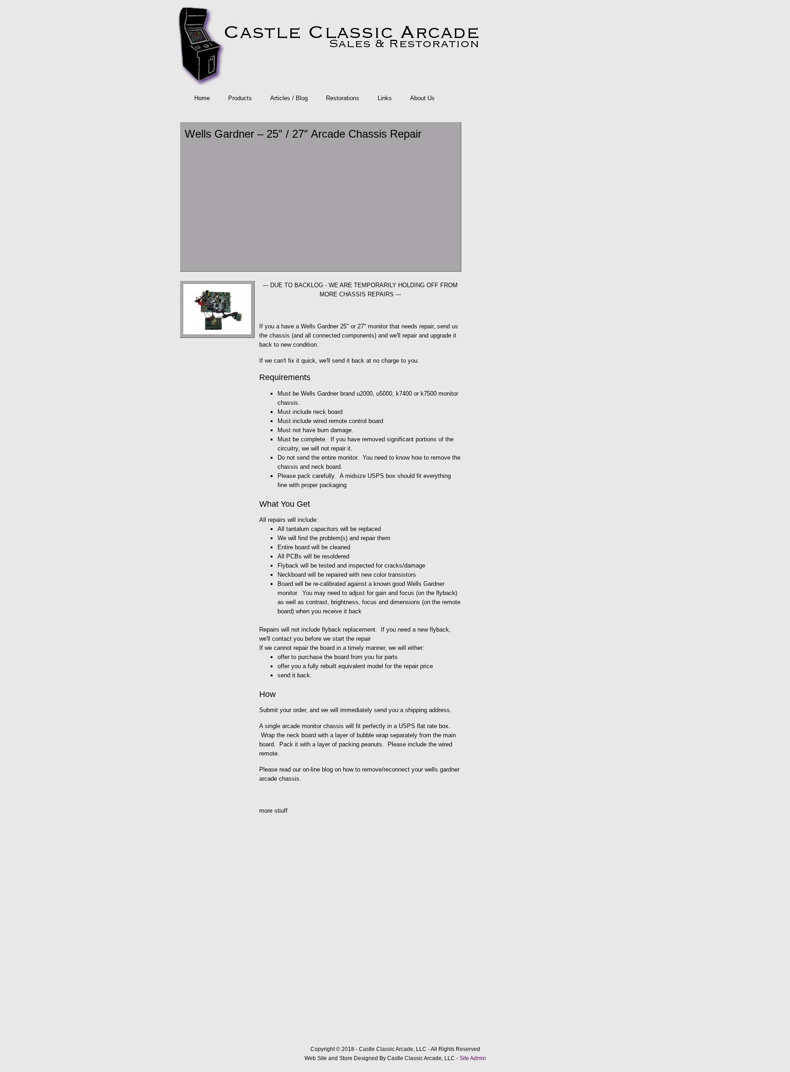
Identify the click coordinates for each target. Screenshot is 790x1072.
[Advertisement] (320, 205)
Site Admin (472, 1058)
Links (385, 98)
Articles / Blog (289, 98)
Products (240, 98)
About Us (422, 98)
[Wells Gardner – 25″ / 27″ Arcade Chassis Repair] (217, 335)
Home (202, 98)
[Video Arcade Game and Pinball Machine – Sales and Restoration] (393, 45)
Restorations (342, 98)
